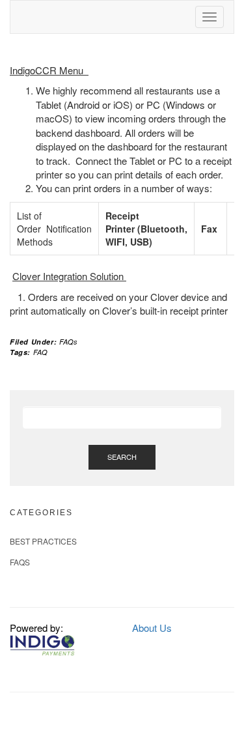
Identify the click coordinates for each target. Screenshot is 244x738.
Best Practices (43, 540)
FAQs (68, 342)
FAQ (40, 352)
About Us (152, 627)
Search (122, 456)
